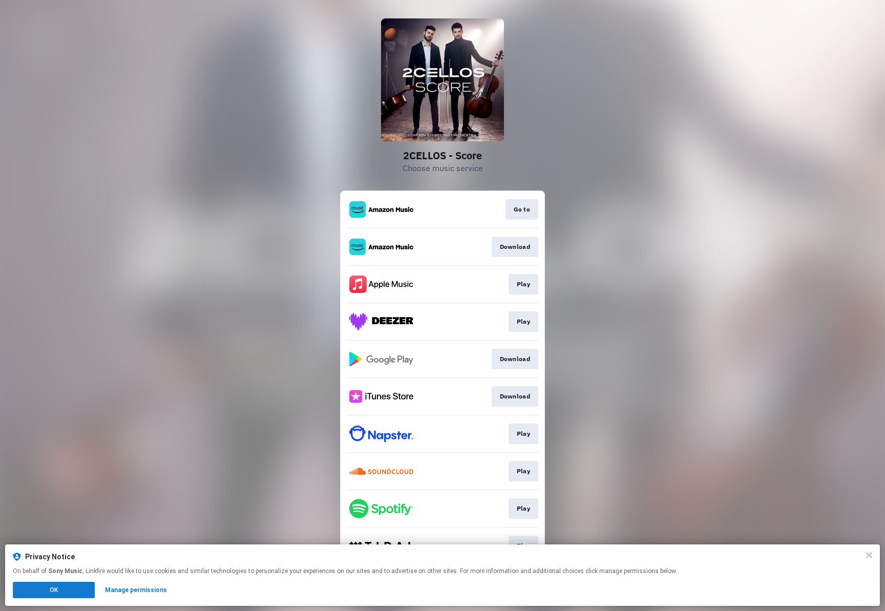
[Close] (869, 555)
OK (54, 590)
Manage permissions (136, 590)
